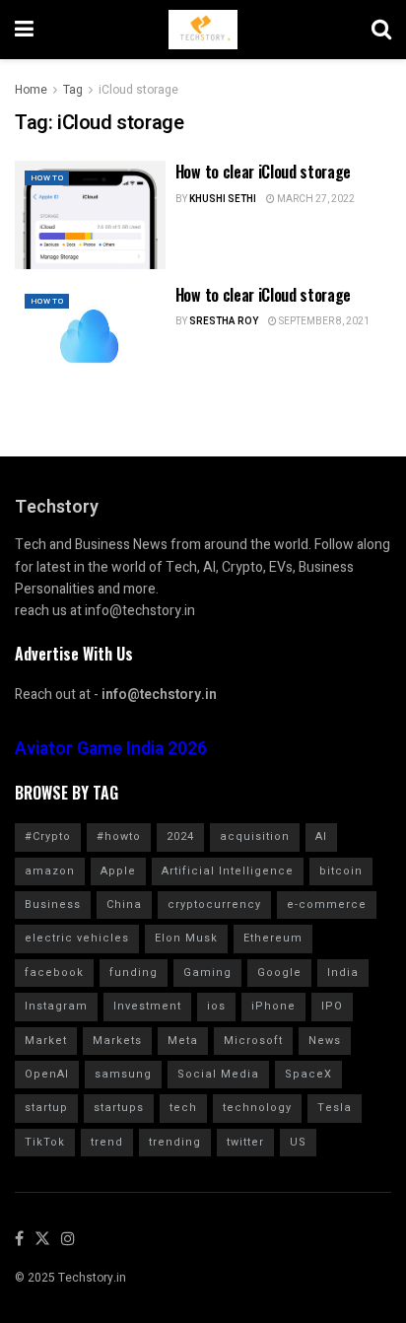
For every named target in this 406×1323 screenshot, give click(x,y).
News (324, 1040)
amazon (50, 871)
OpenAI (47, 1074)
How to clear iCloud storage (263, 171)
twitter (245, 1142)
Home (31, 90)
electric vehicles (77, 938)
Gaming (207, 972)
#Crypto (48, 836)
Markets (117, 1040)
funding (133, 972)
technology (257, 1107)
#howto (119, 836)
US (298, 1142)
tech (183, 1107)
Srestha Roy (223, 321)
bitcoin (341, 871)
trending (175, 1142)
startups (119, 1107)
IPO (332, 1006)
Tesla (334, 1107)
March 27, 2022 (315, 199)
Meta (183, 1040)
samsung (123, 1074)
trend (107, 1142)
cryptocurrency (214, 904)
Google (279, 972)
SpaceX (308, 1074)
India (343, 972)
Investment (147, 1006)
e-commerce (327, 904)
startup (46, 1107)
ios (216, 1006)
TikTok (45, 1142)
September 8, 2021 (323, 321)
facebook (54, 972)
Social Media (218, 1074)
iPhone (273, 1006)
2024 (180, 836)
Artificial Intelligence (228, 871)
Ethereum (273, 938)
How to (47, 178)
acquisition (255, 836)
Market (46, 1040)
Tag (73, 90)
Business (53, 904)
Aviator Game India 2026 (111, 748)
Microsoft (253, 1040)
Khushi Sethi (222, 199)
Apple (118, 871)
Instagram (56, 1006)
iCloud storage (138, 90)
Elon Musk (186, 938)
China (124, 904)
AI (321, 836)
